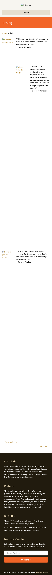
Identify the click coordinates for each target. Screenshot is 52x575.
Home (4, 33)
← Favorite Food (9, 442)
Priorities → (45, 446)
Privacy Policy (42, 572)
